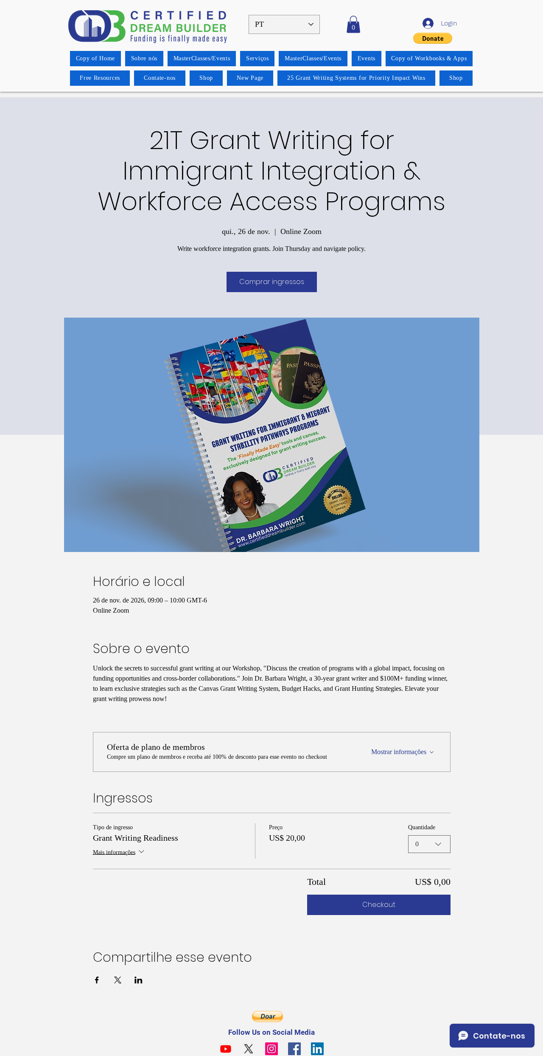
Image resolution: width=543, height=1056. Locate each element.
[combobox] (429, 844)
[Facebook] (294, 1048)
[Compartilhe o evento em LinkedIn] (138, 980)
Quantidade (421, 827)
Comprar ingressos (271, 282)
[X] (248, 1048)
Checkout (378, 905)
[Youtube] (225, 1048)
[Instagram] (271, 1048)
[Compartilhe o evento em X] (118, 980)
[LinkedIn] (317, 1048)
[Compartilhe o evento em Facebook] (97, 980)
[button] (353, 24)
